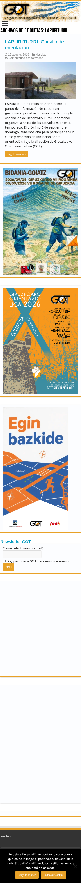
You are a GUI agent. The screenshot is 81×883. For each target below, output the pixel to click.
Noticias (41, 54)
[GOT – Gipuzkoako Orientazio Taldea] (40, 11)
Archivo (6, 836)
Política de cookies (53, 875)
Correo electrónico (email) (23, 548)
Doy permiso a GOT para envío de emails (37, 561)
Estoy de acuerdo (27, 875)
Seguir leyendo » (17, 154)
